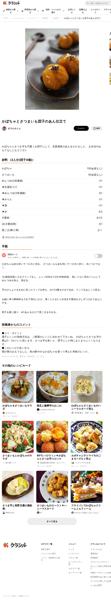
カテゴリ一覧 (74, 568)
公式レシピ (72, 10)
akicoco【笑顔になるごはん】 (86, 513)
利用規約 (94, 558)
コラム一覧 (73, 558)
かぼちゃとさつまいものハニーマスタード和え (86, 407)
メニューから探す (48, 553)
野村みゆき (10, 513)
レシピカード (95, 10)
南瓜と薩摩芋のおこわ (49, 405)
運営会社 (94, 553)
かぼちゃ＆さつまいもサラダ (17, 407)
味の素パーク (11, 463)
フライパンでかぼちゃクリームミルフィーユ (86, 507)
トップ (71, 549)
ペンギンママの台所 (82, 463)
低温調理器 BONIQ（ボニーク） (53, 463)
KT (41, 513)
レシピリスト (74, 553)
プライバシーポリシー (99, 562)
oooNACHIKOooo (47, 409)
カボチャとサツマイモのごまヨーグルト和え (86, 457)
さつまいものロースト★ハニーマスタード (52, 507)
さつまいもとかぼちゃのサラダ (17, 457)
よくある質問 (96, 585)
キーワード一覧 (75, 572)
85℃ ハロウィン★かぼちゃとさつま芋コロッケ (51, 457)
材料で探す (45, 549)
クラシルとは (96, 549)
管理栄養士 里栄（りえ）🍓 (86, 413)
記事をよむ (83, 10)
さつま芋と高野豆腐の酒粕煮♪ (17, 507)
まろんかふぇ (14, 128)
